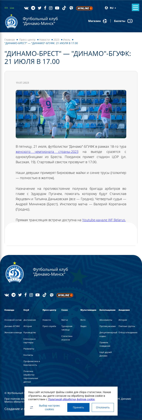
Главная (9, 39)
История (27, 326)
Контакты (28, 355)
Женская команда (13, 332)
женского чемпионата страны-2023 (47, 151)
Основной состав (12, 319)
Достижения (29, 319)
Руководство (29, 332)
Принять (78, 407)
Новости (44, 39)
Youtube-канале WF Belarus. (104, 220)
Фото (83, 319)
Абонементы (105, 319)
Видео (83, 326)
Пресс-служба (49, 326)
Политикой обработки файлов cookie (71, 399)
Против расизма (107, 326)
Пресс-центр (27, 39)
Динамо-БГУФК (12, 326)
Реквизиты (28, 348)
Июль (66, 39)
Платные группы (127, 326)
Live (12, 7)
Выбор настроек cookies (49, 407)
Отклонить (103, 407)
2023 (56, 39)
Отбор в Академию (128, 332)
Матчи (64, 319)
